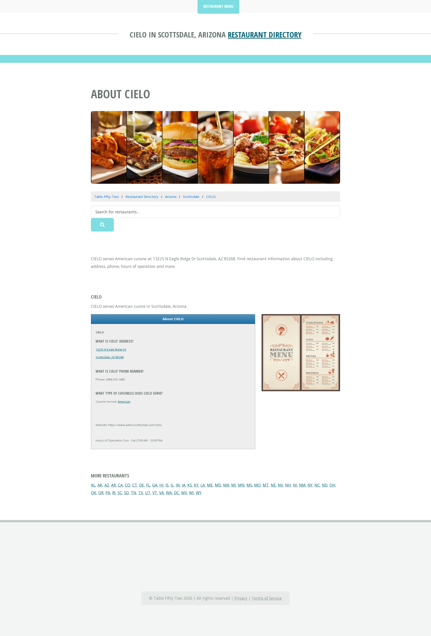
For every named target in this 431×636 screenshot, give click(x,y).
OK (93, 492)
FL (148, 485)
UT (147, 492)
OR (100, 492)
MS (249, 485)
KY (196, 485)
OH (332, 485)
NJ (295, 485)
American (124, 402)
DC (176, 492)
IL (172, 485)
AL (93, 485)
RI (114, 492)
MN (241, 485)
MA (226, 485)
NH (288, 485)
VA (161, 492)
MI (233, 485)
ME (210, 485)
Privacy (240, 598)
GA (154, 485)
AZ (106, 485)
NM (302, 485)
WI (191, 492)
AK (99, 485)
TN (133, 492)
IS (167, 485)
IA (183, 485)
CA (120, 485)
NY (310, 485)
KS (189, 485)
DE (141, 485)
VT (154, 492)
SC (120, 492)
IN (178, 485)
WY (198, 492)
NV (280, 485)
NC (317, 485)
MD (218, 485)
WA (169, 492)
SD (126, 492)
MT (266, 485)
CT (134, 485)
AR (113, 485)
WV (184, 492)
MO (257, 485)
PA (108, 492)
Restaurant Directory (264, 34)
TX (140, 492)
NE (273, 485)
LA (202, 485)
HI (161, 485)
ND (325, 485)
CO (127, 485)
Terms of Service (267, 598)
